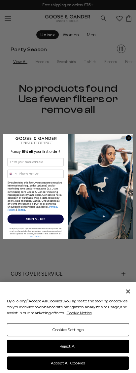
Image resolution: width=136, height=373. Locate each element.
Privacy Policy (35, 236)
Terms (21, 209)
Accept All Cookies (68, 363)
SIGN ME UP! (35, 219)
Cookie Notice (79, 313)
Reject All (68, 346)
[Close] (128, 291)
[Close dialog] (129, 138)
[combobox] (13, 174)
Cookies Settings (68, 329)
